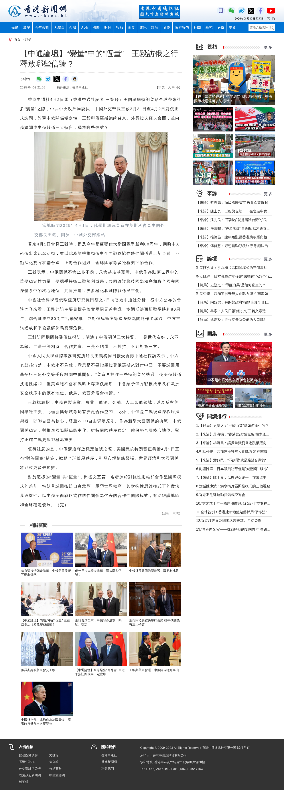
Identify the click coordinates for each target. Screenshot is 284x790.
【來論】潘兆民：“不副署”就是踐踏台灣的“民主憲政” (237, 220)
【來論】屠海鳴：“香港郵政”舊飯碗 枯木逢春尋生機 (236, 228)
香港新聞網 (109, 762)
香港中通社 (109, 755)
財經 (107, 27)
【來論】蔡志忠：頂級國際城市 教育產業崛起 (232, 202)
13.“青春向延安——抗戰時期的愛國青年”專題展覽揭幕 (238, 529)
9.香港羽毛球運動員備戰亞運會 (220, 495)
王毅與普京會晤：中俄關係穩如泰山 (154, 670)
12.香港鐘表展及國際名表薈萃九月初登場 (228, 521)
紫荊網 (23, 782)
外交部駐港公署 (30, 768)
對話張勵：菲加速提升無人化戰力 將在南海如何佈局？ (239, 294)
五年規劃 (42, 27)
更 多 (268, 47)
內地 (84, 27)
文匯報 (54, 755)
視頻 (119, 27)
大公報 (54, 762)
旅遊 (220, 27)
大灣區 (59, 27)
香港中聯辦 (27, 762)
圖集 (131, 27)
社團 (197, 27)
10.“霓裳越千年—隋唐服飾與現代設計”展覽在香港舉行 (238, 503)
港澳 (26, 27)
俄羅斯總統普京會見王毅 (38, 670)
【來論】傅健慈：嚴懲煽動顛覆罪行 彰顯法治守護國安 (239, 246)
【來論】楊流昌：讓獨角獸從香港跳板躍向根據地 (235, 237)
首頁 (17, 39)
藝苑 (209, 27)
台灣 (72, 27)
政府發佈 (182, 27)
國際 (96, 27)
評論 (154, 27)
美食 (232, 27)
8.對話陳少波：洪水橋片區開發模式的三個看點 (233, 486)
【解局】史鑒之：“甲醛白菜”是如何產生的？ (231, 285)
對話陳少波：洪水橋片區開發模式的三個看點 (231, 268)
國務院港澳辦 (28, 755)
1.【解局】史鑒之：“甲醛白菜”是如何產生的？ (232, 425)
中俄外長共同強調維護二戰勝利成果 (154, 570)
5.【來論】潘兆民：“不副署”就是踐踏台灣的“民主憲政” (239, 460)
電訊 (143, 27)
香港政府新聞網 (30, 775)
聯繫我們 (107, 768)
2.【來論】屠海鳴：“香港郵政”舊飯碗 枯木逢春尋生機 (238, 434)
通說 (166, 27)
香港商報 (55, 768)
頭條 (14, 27)
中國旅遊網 (57, 775)
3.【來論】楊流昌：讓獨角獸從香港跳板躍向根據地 (236, 443)
